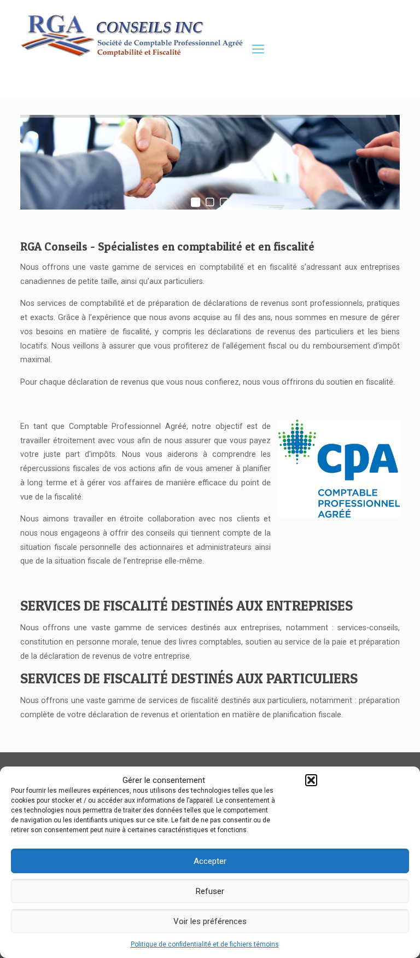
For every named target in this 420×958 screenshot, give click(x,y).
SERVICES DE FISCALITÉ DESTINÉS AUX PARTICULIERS (189, 678)
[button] (311, 780)
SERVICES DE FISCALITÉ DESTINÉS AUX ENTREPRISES (186, 605)
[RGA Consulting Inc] (135, 49)
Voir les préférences (210, 921)
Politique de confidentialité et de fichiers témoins (205, 944)
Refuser (210, 891)
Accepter (210, 861)
